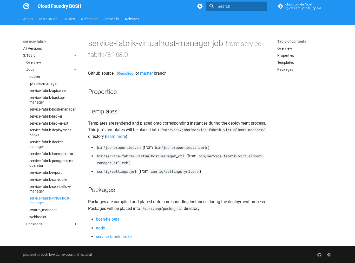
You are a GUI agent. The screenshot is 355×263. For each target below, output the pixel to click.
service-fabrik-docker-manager (46, 144)
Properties (285, 55)
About (28, 19)
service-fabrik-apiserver (48, 90)
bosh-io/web (50, 254)
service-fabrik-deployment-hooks (50, 132)
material (86, 254)
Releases (132, 19)
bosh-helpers (107, 219)
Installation (48, 19)
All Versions (32, 48)
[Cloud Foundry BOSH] (26, 6)
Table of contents (291, 41)
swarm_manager (43, 210)
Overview (33, 62)
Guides (69, 19)
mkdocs (67, 254)
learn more (116, 136)
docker (34, 76)
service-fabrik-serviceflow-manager (50, 188)
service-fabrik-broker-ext (48, 123)
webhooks (37, 217)
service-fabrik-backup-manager (47, 99)
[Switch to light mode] (200, 6)
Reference (89, 19)
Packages (285, 69)
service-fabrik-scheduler (48, 179)
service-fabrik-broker (45, 116)
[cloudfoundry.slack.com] (329, 255)
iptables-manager (43, 83)
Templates (285, 62)
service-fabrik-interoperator (51, 154)
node (100, 228)
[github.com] (319, 255)
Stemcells (111, 19)
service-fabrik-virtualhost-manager (49, 200)
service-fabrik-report (45, 172)
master (146, 73)
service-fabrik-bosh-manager (52, 109)
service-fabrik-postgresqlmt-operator (52, 163)
